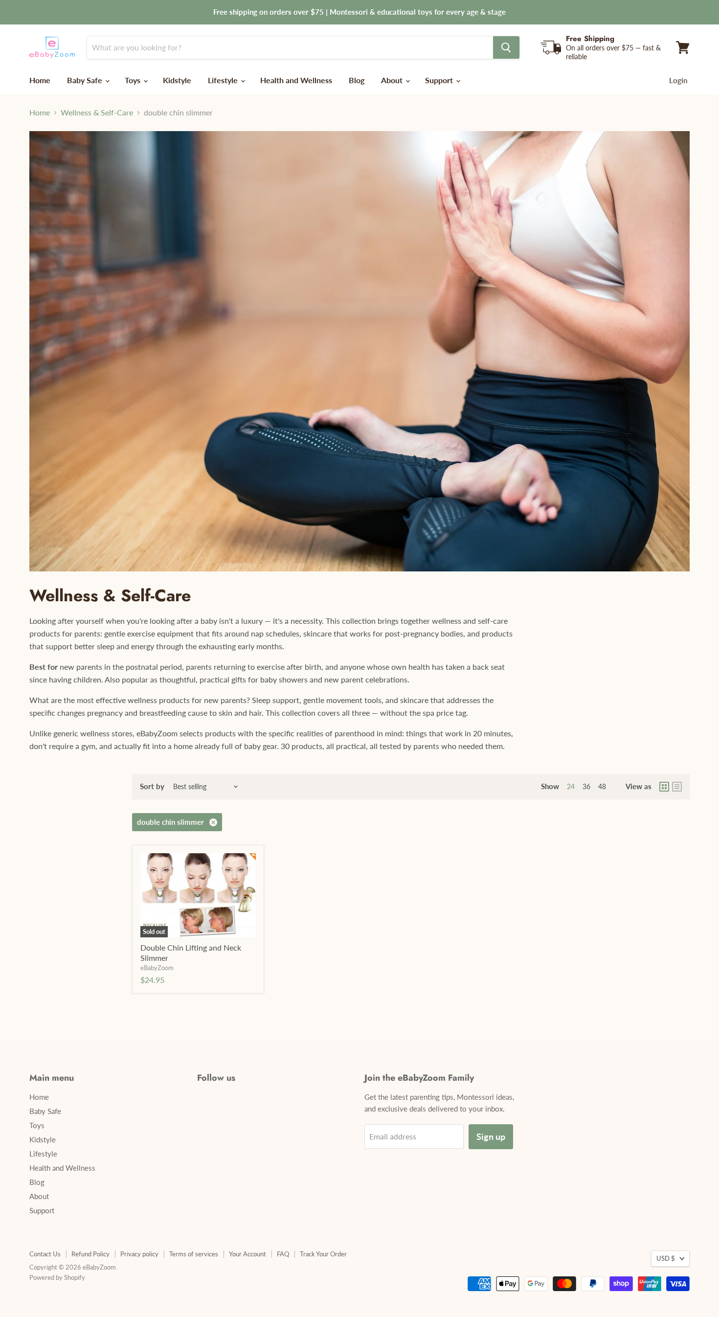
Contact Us (45, 1254)
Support (440, 80)
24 (571, 786)
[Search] (506, 47)
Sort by (152, 786)
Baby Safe (85, 80)
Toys (133, 80)
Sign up (490, 1136)
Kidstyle (177, 80)
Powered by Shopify (57, 1277)
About (392, 80)
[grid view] (664, 787)
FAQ (283, 1254)
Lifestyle (224, 80)
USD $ (665, 1258)
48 (602, 786)
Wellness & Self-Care (97, 112)
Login (678, 80)
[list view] (677, 787)
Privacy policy (139, 1254)
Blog (356, 80)
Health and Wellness (296, 80)
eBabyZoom (157, 968)
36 (586, 786)
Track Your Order (323, 1254)
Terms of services (193, 1254)
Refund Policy (90, 1254)
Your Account (247, 1254)
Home (39, 80)
